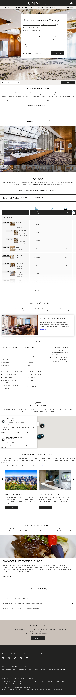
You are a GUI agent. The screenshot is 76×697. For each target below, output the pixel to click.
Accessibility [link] (6, 681)
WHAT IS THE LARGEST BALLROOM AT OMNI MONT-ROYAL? (21, 608)
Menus (37, 53)
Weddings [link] (71, 7)
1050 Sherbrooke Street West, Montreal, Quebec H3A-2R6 (39, 25)
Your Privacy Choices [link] (8, 683)
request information (40, 465)
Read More (5, 432)
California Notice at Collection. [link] (44, 681)
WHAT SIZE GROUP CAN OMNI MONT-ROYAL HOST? (19, 598)
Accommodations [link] (20, 7)
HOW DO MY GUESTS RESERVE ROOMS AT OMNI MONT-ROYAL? (23, 603)
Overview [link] (7, 7)
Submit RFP (57, 53)
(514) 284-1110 (31, 27)
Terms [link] (20, 681)
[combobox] (38, 121)
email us (30, 465)
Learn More (43, 329)
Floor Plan (27, 53)
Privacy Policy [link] (28, 681)
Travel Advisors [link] (25, 654)
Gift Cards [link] (5, 654)
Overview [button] (5, 82)
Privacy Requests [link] (61, 681)
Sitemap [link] (14, 681)
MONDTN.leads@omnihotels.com (36, 30)
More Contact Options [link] (61, 651)
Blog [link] (52, 654)
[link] (3, 658)
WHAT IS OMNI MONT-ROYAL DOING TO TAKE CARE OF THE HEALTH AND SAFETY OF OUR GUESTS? (34, 614)
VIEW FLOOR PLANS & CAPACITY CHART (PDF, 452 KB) (44, 190)
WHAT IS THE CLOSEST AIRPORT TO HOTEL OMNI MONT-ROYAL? (23, 593)
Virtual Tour (19, 227)
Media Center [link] (14, 654)
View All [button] (37, 290)
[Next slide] (70, 145)
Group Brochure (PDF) (37, 106)
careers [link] (34, 654)
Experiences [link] (50, 7)
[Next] (73, 212)
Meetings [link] (61, 7)
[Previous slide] (6, 145)
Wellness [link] (40, 7)
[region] (38, 149)
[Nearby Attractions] (38, 423)
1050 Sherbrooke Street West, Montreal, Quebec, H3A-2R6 (19, 651)
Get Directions (21, 432)
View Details (19, 225)
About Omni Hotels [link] (43, 654)
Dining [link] (32, 7)
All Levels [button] (16, 213)
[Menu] (3, 3)
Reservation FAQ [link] (22, 683)
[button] (71, 3)
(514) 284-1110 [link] (22, 465)
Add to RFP (6, 222)
